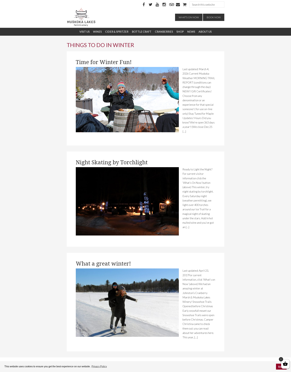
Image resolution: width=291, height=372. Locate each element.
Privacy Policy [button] (99, 366)
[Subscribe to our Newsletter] (177, 4)
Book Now (214, 17)
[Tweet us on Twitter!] (150, 4)
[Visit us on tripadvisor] (171, 4)
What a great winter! (103, 263)
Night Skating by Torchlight (112, 162)
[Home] (81, 25)
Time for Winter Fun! (104, 62)
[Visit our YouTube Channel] (157, 4)
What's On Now (189, 17)
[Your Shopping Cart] (184, 4)
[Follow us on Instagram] (164, 4)
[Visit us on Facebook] (143, 4)
